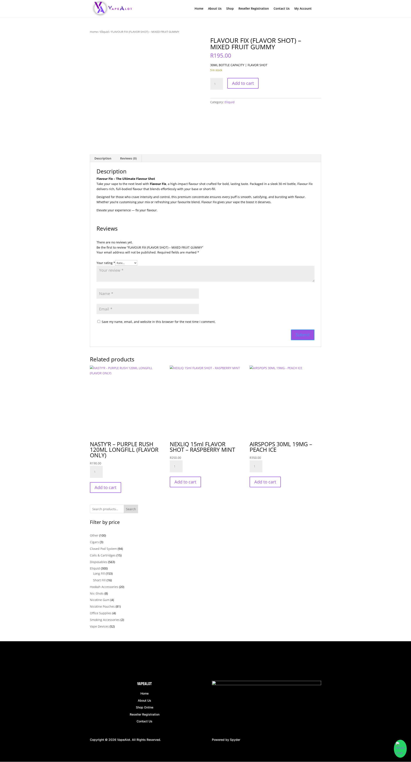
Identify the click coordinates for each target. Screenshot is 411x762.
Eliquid (104, 32)
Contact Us (282, 8)
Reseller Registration (253, 8)
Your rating (106, 263)
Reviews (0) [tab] (128, 158)
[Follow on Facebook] (93, 662)
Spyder (235, 739)
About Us (215, 8)
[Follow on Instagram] (101, 662)
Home (199, 8)
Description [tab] (102, 158)
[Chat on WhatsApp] (400, 749)
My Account (303, 8)
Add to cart (243, 83)
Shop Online (144, 707)
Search (131, 509)
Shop (230, 8)
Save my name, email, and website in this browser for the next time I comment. (159, 322)
